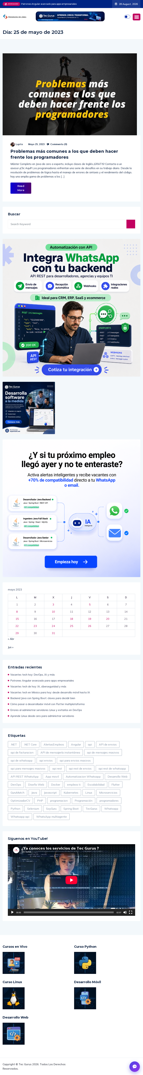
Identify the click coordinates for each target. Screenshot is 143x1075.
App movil (52, 776)
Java (34, 792)
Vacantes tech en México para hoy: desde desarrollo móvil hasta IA (50, 692)
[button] (136, 17)
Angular (76, 744)
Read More (20, 188)
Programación (83, 800)
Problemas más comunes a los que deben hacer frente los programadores (64, 154)
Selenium (33, 808)
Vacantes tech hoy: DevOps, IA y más (32, 674)
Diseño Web (36, 784)
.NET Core (30, 744)
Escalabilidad (96, 784)
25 (71, 626)
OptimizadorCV (20, 800)
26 (89, 626)
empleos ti (74, 784)
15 (17, 618)
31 (53, 633)
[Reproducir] (12, 912)
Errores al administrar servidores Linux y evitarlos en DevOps (46, 710)
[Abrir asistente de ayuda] (134, 1066)
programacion (59, 800)
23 (35, 626)
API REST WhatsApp (25, 776)
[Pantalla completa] (130, 912)
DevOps (16, 784)
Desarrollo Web (117, 776)
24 (53, 626)
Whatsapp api (20, 816)
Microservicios (108, 792)
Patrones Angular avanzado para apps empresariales (42, 680)
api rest (57, 768)
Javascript (50, 792)
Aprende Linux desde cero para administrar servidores (42, 716)
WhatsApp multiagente (51, 816)
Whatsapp (111, 808)
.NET (14, 744)
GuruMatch (17, 792)
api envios (46, 760)
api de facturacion (22, 752)
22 (17, 626)
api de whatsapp (21, 760)
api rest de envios (80, 768)
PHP (40, 800)
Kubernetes (71, 792)
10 (53, 611)
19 (89, 618)
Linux (88, 792)
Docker (55, 784)
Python (15, 808)
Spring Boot (71, 808)
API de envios (108, 744)
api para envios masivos (75, 760)
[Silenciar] (125, 912)
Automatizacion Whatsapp (83, 776)
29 (17, 633)
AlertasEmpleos (54, 744)
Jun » (10, 647)
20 (107, 618)
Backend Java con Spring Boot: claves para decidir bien (42, 698)
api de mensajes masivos (103, 752)
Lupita (19, 144)
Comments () (58, 144)
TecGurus (91, 808)
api (90, 744)
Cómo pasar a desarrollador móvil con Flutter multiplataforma (47, 704)
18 (71, 618)
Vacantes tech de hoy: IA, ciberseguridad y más (46, 4)
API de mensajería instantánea (60, 752)
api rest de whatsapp (112, 768)
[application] (71, 880)
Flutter (115, 784)
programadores (109, 800)
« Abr (11, 639)
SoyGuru (51, 808)
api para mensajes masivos (28, 768)
